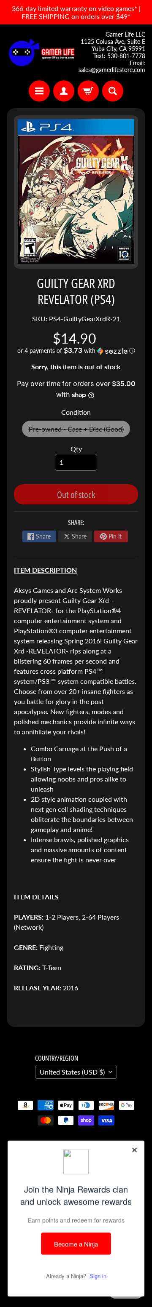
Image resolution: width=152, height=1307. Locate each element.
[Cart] (88, 90)
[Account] (63, 90)
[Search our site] (112, 90)
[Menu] (39, 90)
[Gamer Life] (41, 52)
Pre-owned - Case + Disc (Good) (79, 431)
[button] (76, 351)
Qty (76, 449)
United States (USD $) (72, 1072)
